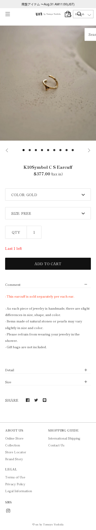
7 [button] (60, 150)
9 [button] (73, 150)
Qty (16, 232)
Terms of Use (15, 477)
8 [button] (67, 150)
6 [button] (54, 150)
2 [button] (30, 150)
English (79, 14)
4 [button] (42, 150)
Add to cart (48, 263)
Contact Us (56, 445)
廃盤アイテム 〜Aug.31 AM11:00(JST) (48, 4)
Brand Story (14, 459)
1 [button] (24, 150)
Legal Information (18, 491)
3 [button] (36, 150)
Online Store (14, 438)
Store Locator (15, 452)
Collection (12, 445)
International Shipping (64, 438)
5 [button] (48, 150)
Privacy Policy (15, 484)
